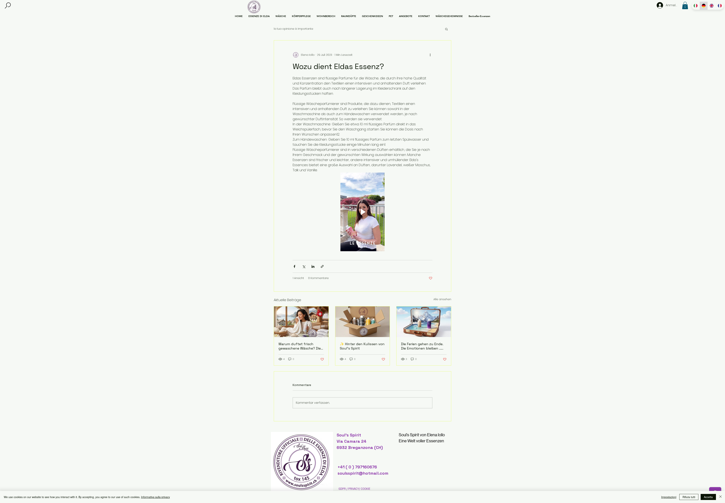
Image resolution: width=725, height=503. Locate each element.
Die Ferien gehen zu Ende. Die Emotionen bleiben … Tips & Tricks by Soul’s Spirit (422, 346)
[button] (8, 5)
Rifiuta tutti (689, 497)
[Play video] (362, 212)
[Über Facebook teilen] (294, 266)
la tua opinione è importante (293, 29)
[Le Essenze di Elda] (301, 321)
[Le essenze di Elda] (362, 321)
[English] (712, 6)
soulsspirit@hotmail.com (363, 473)
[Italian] (696, 6)
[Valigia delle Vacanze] (423, 321)
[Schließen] (720, 497)
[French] (720, 6)
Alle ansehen (442, 299)
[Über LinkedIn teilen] (313, 266)
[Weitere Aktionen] (430, 55)
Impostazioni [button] (668, 497)
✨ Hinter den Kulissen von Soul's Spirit (362, 346)
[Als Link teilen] (322, 266)
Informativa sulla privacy (155, 497)
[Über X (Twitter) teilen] (303, 266)
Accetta (708, 497)
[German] (704, 6)
